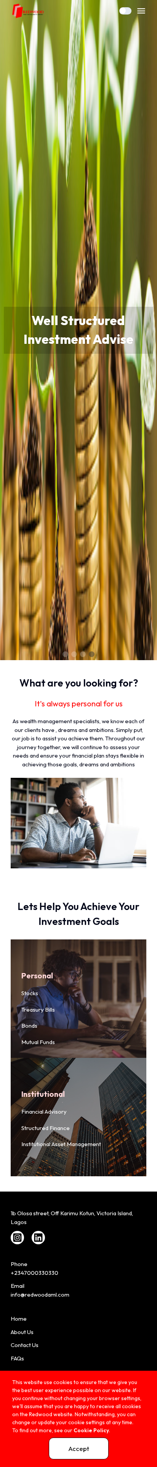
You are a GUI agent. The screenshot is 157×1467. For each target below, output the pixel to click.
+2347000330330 (34, 1272)
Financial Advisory (44, 1111)
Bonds (29, 1025)
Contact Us (24, 1345)
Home (19, 1318)
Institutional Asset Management (61, 1144)
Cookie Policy (91, 1430)
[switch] (125, 10)
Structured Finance (45, 1128)
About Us (22, 1332)
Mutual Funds (38, 1042)
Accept (78, 1448)
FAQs (17, 1358)
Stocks (29, 993)
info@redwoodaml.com (40, 1294)
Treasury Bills (38, 1009)
